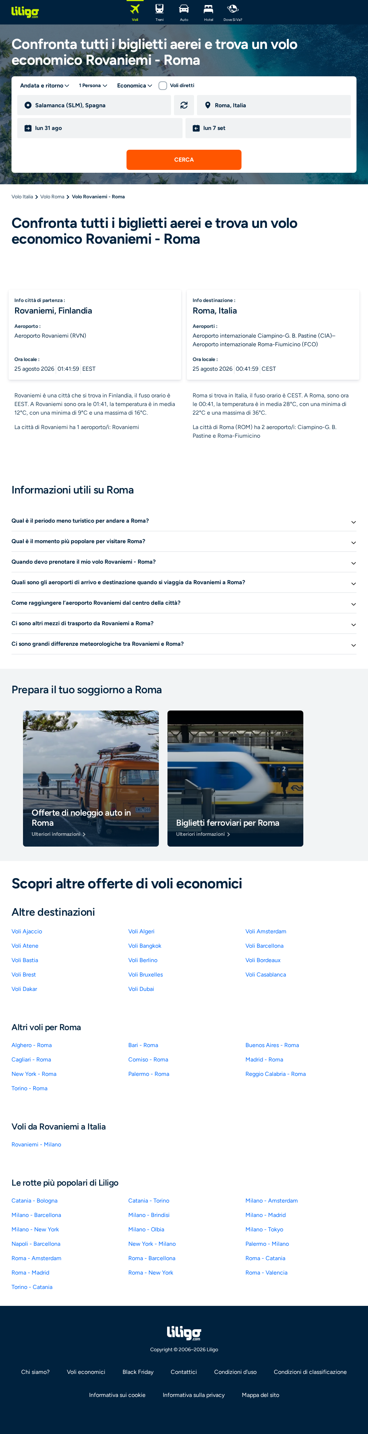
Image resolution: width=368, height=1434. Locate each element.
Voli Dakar (24, 989)
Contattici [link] (184, 1371)
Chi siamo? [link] (35, 1371)
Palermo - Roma (148, 1073)
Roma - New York (150, 1272)
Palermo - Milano (267, 1243)
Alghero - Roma (32, 1045)
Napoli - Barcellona (36, 1243)
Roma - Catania (265, 1258)
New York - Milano (152, 1243)
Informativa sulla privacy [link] (194, 1395)
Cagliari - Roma (31, 1059)
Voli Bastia (25, 960)
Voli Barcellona (264, 945)
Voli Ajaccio (27, 931)
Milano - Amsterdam (271, 1200)
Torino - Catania (32, 1287)
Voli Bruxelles (145, 974)
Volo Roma (52, 197)
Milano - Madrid (265, 1215)
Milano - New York (35, 1229)
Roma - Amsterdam (36, 1258)
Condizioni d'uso (235, 1371)
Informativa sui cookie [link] (117, 1395)
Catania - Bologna (35, 1200)
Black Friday (138, 1371)
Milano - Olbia (146, 1229)
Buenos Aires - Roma (272, 1045)
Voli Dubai (141, 989)
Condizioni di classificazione (310, 1371)
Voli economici (86, 1371)
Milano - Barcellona (36, 1215)
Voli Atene (25, 945)
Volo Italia (22, 197)
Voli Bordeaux (263, 960)
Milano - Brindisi (149, 1215)
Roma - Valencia (266, 1272)
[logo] (25, 12)
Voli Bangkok (144, 945)
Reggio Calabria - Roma (275, 1073)
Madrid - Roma (264, 1059)
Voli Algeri (141, 931)
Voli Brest (24, 974)
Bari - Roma (143, 1045)
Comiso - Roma (148, 1059)
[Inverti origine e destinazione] (184, 105)
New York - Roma (34, 1073)
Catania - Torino (148, 1200)
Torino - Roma (29, 1088)
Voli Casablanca (265, 974)
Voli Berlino (142, 960)
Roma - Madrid (30, 1272)
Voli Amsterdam (265, 931)
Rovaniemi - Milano (36, 1144)
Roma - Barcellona (151, 1258)
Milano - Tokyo (264, 1229)
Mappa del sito (260, 1395)
